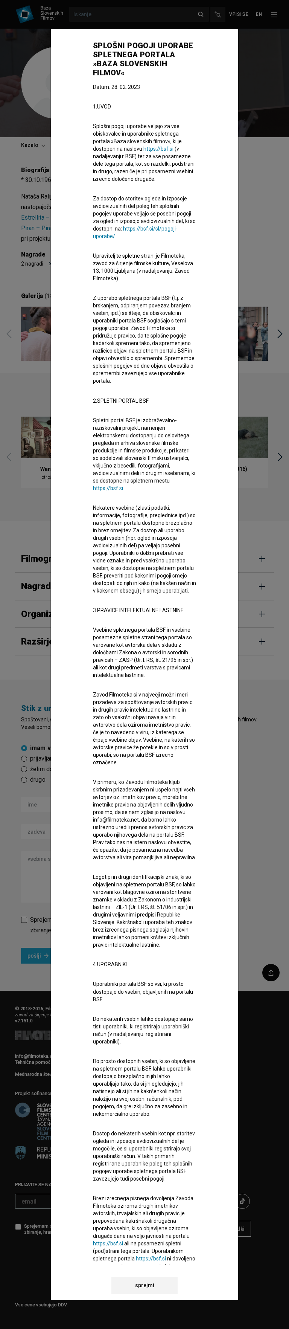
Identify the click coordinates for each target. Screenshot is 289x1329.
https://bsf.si (158, 149)
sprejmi (144, 1285)
